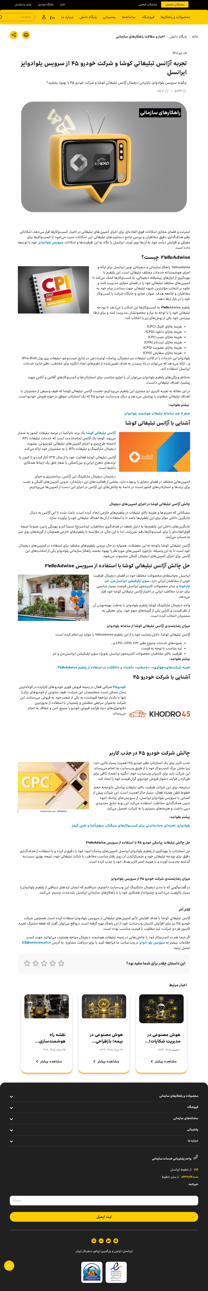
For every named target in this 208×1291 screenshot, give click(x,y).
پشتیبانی (109, 17)
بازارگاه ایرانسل (46, 4)
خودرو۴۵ (119, 687)
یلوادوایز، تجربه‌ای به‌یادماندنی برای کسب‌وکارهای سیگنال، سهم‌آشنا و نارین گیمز (131, 825)
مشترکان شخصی (148, 4)
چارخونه (184, 586)
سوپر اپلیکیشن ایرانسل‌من (130, 581)
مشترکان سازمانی (174, 4)
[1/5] (61, 964)
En (52, 17)
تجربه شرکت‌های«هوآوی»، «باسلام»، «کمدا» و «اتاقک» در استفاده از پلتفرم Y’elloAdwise (123, 667)
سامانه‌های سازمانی (185, 1118)
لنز (107, 581)
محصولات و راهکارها (175, 17)
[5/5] (27, 964)
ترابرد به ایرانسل (23, 4)
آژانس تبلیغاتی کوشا (101, 433)
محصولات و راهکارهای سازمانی (178, 1096)
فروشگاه (148, 17)
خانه (195, 36)
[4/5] (35, 964)
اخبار (62, 4)
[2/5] (52, 964)
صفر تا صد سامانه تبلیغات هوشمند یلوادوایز (157, 413)
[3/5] (44, 964)
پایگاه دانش (88, 17)
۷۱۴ (196, 1170)
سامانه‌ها (129, 17)
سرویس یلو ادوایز (152, 942)
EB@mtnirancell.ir (36, 942)
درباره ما (67, 17)
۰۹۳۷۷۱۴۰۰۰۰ (189, 1177)
